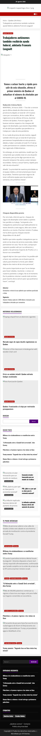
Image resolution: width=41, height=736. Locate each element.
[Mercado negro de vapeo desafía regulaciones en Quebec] (20, 327)
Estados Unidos (20, 716)
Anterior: (20, 290)
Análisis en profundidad (11, 611)
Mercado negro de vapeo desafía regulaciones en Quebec (20, 343)
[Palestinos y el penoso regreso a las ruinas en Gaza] (20, 601)
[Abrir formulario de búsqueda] (39, 14)
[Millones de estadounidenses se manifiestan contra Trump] (20, 536)
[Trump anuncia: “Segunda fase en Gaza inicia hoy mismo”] (20, 634)
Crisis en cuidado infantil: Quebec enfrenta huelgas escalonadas (18, 375)
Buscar (6, 416)
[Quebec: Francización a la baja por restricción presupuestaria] (20, 392)
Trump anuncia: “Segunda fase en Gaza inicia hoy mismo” (20, 454)
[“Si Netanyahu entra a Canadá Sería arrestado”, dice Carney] (20, 569)
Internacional (8, 546)
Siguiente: (19, 299)
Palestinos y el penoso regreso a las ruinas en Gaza (18, 450)
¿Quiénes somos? (16, 724)
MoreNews (15, 734)
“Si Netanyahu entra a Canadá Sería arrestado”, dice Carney (19, 584)
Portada (16, 546)
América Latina (8, 716)
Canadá (7, 578)
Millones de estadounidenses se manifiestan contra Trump (18, 552)
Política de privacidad (20, 726)
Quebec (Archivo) (8, 33)
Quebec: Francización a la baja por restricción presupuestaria (19, 407)
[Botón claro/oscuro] (35, 14)
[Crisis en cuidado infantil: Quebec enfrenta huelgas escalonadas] (20, 360)
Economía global (9, 481)
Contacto (27, 724)
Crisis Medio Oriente (15, 578)
